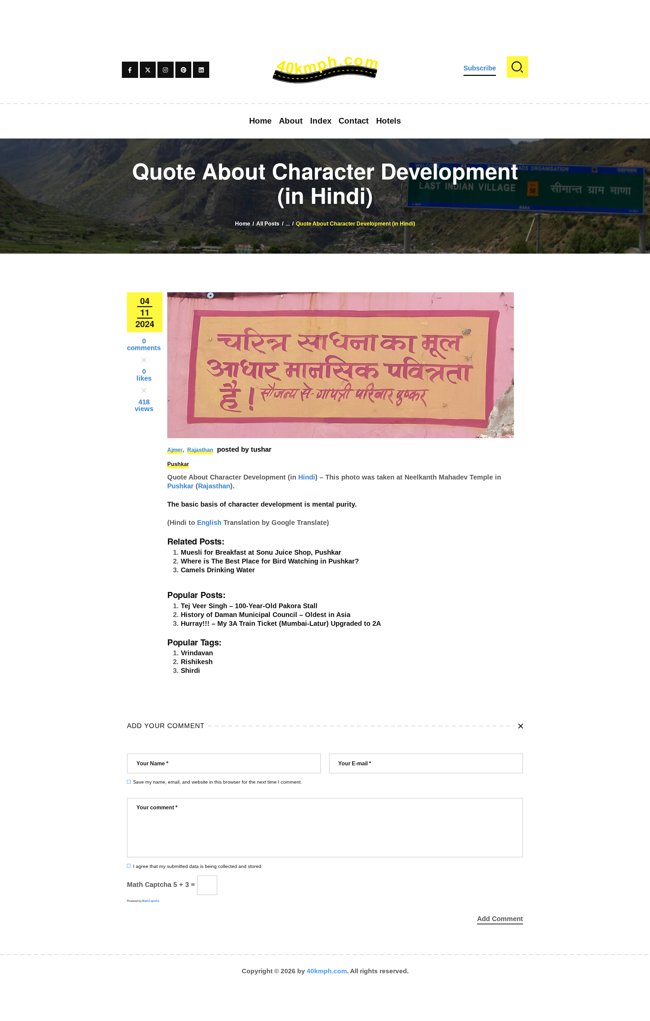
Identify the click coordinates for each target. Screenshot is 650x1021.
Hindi (306, 477)
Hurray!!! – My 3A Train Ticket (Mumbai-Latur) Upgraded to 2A (281, 623)
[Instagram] (165, 70)
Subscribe (479, 68)
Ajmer (174, 450)
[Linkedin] (201, 70)
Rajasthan (200, 450)
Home (242, 224)
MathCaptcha (150, 900)
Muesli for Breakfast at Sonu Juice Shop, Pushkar (261, 552)
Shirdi (190, 670)
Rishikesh (197, 661)
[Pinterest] (183, 70)
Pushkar (178, 464)
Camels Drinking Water (218, 570)
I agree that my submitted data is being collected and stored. (198, 866)
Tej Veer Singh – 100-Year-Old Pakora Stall (249, 606)
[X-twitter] (148, 70)
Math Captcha (149, 884)
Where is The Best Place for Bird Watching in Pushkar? (270, 561)
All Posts (267, 224)
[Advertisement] (325, 15)
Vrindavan (197, 653)
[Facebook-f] (130, 70)
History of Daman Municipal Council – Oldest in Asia (265, 614)
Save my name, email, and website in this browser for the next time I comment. (217, 782)
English (209, 522)
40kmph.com (327, 971)
